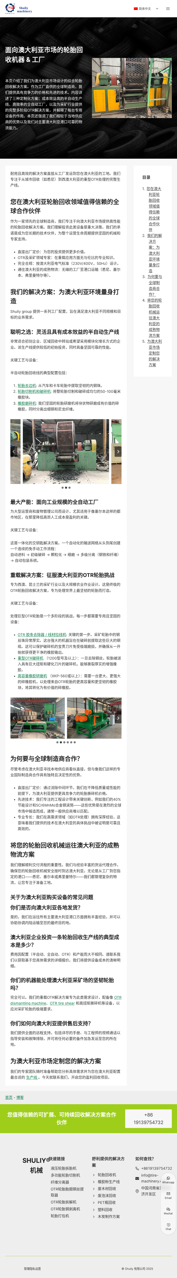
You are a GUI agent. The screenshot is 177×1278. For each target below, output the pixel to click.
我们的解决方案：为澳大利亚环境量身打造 (154, 253)
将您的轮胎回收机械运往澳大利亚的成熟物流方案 (154, 318)
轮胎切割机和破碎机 (34, 391)
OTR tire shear (62, 1003)
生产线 (32, 1077)
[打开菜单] (168, 8)
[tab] (63, 488)
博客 (20, 1097)
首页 (9, 1097)
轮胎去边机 (27, 385)
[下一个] (118, 451)
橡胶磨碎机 (27, 403)
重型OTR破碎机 (30, 658)
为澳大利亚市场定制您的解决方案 (154, 353)
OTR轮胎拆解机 (37, 734)
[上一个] (13, 451)
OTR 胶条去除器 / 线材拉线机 (42, 635)
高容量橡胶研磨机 (32, 676)
